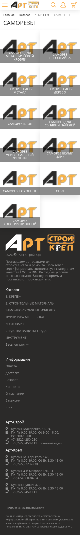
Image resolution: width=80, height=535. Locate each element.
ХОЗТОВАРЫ (15, 324)
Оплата (11, 366)
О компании (15, 393)
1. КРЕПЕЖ (42, 15)
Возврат (12, 380)
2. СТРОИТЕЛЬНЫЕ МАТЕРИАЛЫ (30, 303)
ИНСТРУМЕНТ (16, 337)
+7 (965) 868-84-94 (24, 478)
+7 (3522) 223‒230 (24, 464)
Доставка (13, 373)
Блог (9, 407)
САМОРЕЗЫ (62, 15)
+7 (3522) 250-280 (24, 439)
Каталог (24, 15)
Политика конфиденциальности (25, 507)
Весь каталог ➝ (17, 344)
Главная (8, 15)
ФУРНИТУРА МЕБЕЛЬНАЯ (25, 317)
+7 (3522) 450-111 (24, 443)
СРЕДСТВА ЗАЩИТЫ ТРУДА (26, 331)
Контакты (13, 387)
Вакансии (13, 400)
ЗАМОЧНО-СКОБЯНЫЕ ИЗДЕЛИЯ (31, 310)
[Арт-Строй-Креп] (40, 243)
